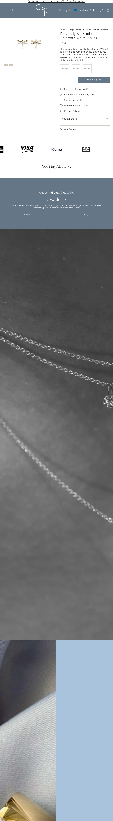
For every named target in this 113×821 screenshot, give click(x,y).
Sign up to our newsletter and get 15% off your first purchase (56, 1)
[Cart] (108, 10)
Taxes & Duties (68, 129)
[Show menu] (5, 10)
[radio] (65, 69)
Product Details (68, 118)
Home (62, 29)
